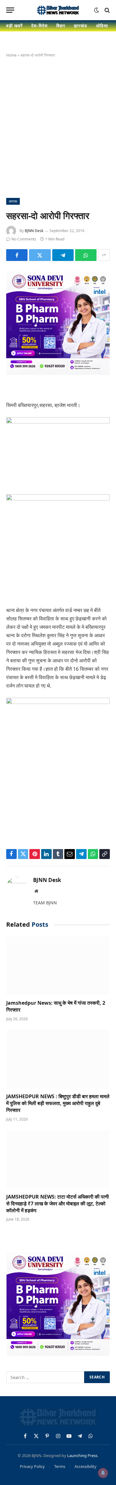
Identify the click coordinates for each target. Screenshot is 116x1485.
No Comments (23, 239)
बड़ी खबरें (14, 26)
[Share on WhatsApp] (86, 255)
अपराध (13, 201)
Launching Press (82, 1455)
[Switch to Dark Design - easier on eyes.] (96, 10)
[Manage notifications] (103, 1473)
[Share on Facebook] (17, 255)
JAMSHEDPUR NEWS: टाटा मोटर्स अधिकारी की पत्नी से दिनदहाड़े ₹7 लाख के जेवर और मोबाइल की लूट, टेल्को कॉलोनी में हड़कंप (57, 1203)
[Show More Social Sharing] (104, 255)
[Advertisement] (58, 126)
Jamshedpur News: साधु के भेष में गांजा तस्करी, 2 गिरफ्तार (55, 1006)
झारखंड (80, 26)
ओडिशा (102, 26)
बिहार (60, 26)
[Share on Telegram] (63, 255)
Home (11, 55)
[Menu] (10, 10)
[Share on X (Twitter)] (39, 255)
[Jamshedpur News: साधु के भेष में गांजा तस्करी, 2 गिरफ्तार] (58, 965)
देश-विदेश (39, 26)
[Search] (106, 10)
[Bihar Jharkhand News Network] (58, 10)
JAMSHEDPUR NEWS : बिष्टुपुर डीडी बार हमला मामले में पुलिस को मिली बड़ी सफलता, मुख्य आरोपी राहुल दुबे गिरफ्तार (58, 1103)
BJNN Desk (34, 230)
